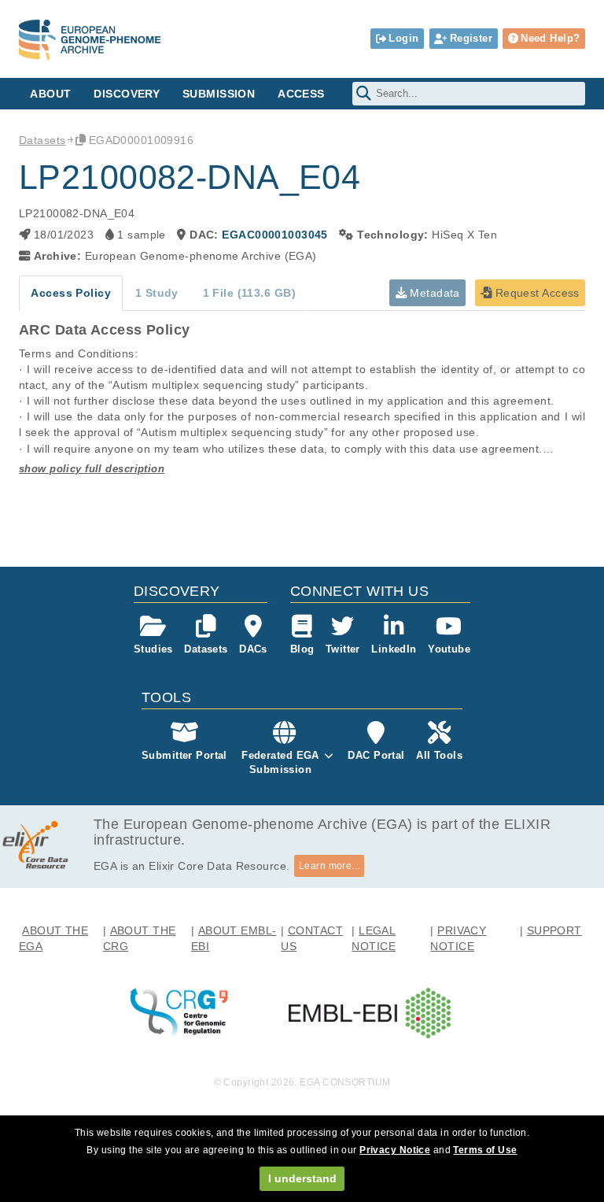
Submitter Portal (184, 755)
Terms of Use (485, 1150)
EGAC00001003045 (274, 234)
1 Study (157, 293)
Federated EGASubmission (280, 762)
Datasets (42, 140)
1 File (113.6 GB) (249, 293)
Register (471, 38)
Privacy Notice (394, 1150)
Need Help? (550, 38)
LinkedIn (393, 649)
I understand (302, 1178)
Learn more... (329, 866)
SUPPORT (554, 930)
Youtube (449, 649)
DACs (253, 649)
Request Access (535, 293)
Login (403, 38)
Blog (302, 649)
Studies (153, 649)
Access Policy (71, 293)
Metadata (433, 293)
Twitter (343, 649)
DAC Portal (376, 755)
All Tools (439, 755)
